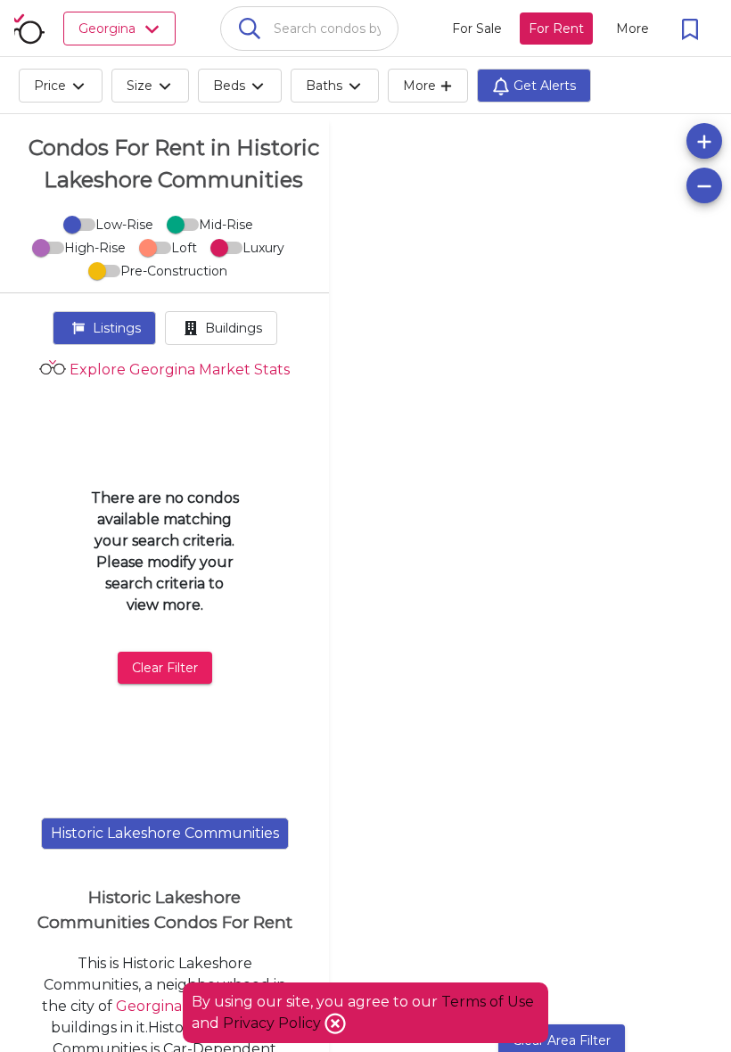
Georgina (149, 1006)
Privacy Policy (273, 1023)
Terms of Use (487, 1001)
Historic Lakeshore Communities (165, 833)
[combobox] (309, 28)
